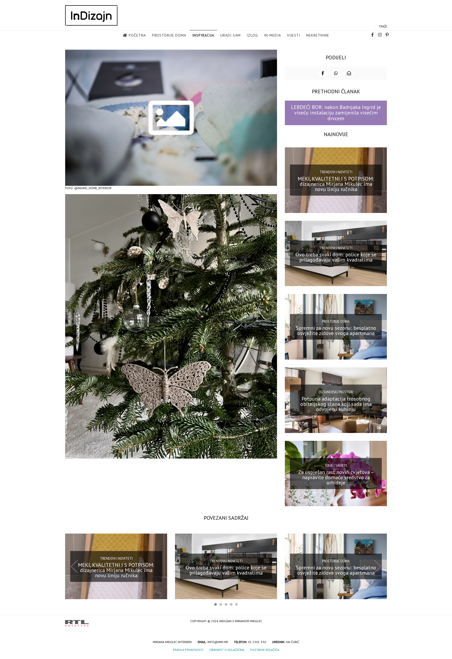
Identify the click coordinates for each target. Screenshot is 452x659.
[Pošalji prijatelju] (349, 73)
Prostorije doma (169, 35)
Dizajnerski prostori (336, 392)
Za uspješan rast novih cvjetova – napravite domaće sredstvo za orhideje (336, 477)
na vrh (381, 621)
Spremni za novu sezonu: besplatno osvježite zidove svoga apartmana (336, 331)
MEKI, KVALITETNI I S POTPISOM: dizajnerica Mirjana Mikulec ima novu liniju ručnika (336, 183)
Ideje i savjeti (336, 465)
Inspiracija (203, 35)
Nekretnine (317, 35)
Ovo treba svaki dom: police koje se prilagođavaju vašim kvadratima (336, 257)
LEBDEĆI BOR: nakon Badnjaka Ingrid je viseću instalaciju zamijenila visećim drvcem (336, 113)
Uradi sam (230, 35)
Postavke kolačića (264, 650)
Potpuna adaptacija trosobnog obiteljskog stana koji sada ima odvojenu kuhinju (336, 404)
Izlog (252, 35)
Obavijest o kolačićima (226, 650)
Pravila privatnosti (188, 650)
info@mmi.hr (217, 642)
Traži (383, 26)
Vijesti (293, 35)
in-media (272, 35)
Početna (137, 35)
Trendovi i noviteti (336, 172)
